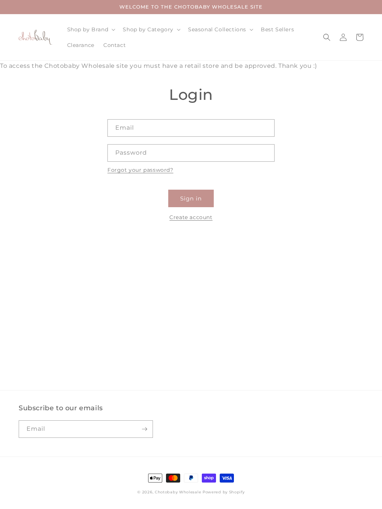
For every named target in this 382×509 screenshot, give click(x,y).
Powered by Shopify (224, 492)
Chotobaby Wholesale (178, 492)
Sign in (191, 198)
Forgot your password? (140, 170)
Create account (190, 217)
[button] (91, 29)
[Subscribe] (144, 429)
